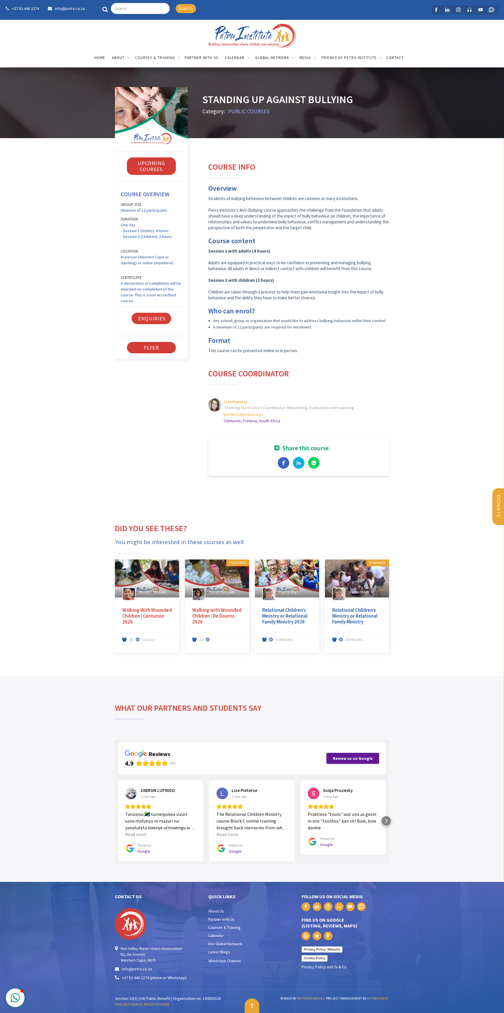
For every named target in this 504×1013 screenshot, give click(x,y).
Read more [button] (136, 834)
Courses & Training (224, 927)
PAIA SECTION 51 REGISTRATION (142, 1004)
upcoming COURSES (151, 166)
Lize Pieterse (235, 401)
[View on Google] (131, 793)
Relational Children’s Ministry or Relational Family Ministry (354, 616)
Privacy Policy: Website (322, 949)
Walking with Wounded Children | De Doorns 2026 (217, 616)
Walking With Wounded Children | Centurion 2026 (147, 616)
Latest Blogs (219, 952)
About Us (216, 911)
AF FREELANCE (377, 998)
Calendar (216, 935)
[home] (252, 34)
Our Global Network (225, 943)
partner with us (201, 57)
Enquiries (152, 318)
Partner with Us (221, 919)
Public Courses (249, 111)
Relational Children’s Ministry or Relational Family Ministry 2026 (284, 616)
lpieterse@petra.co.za (243, 414)
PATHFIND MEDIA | (311, 998)
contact (395, 57)
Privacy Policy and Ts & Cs (324, 966)
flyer (151, 347)
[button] (121, 58)
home (99, 57)
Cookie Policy (314, 958)
